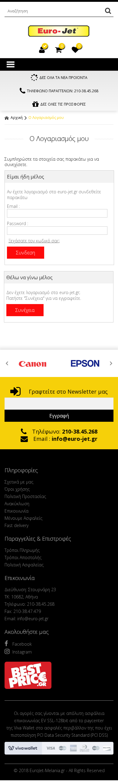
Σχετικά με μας (19, 482)
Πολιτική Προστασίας (25, 496)
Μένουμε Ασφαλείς (23, 518)
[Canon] (32, 363)
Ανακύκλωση (17, 503)
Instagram (22, 652)
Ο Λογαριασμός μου (46, 117)
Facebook (22, 644)
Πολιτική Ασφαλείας (24, 565)
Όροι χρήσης (17, 489)
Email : (13, 206)
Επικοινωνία (16, 511)
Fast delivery (16, 525)
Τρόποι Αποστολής (23, 557)
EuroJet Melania (59, 31)
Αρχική (16, 117)
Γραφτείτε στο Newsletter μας (67, 391)
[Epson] (85, 363)
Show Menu (11, 64)
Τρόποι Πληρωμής (22, 550)
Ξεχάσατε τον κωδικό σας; (34, 241)
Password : (17, 223)
